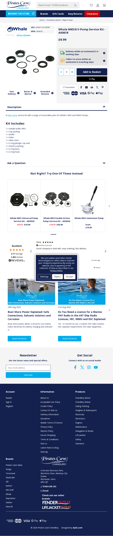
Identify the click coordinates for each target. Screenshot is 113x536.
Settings (44, 276)
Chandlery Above (82, 398)
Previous (4, 206)
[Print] (91, 87)
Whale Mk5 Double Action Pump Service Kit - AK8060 (56, 220)
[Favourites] (24, 207)
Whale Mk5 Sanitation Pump (89, 218)
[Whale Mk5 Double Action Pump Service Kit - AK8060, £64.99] (56, 200)
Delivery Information (50, 414)
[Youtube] (96, 367)
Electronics (80, 418)
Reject (57, 276)
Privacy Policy (47, 427)
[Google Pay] (92, 79)
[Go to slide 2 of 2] (59, 234)
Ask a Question (16, 163)
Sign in (9, 402)
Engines (78, 422)
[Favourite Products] (91, 5)
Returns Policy (47, 431)
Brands (44, 13)
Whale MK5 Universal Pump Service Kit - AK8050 (24, 220)
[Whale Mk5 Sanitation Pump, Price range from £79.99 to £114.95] (89, 200)
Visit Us (44, 443)
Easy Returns (75, 13)
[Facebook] (81, 87)
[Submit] (75, 5)
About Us (45, 398)
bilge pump (12, 115)
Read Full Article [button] (19, 338)
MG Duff (9, 490)
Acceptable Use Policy (50, 402)
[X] (97, 87)
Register (9, 406)
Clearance (92, 13)
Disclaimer (45, 418)
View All (9, 506)
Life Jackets (80, 435)
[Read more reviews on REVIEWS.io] (17, 260)
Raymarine (10, 498)
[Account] (98, 5)
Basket (9, 398)
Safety (78, 439)
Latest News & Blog (50, 447)
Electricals (79, 414)
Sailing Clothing (82, 406)
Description (14, 107)
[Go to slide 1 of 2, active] (53, 234)
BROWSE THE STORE (18, 13)
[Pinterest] (102, 87)
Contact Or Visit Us (49, 410)
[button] (31, 251)
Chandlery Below (82, 402)
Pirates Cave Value (14, 465)
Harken (9, 502)
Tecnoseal (10, 473)
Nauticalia (10, 477)
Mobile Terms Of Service (52, 422)
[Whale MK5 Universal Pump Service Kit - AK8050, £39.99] (24, 200)
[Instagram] (89, 367)
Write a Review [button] (23, 35)
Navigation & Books (84, 431)
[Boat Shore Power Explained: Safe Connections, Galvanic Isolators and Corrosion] (31, 292)
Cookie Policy (47, 406)
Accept (69, 276)
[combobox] (53, 5)
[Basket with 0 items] (104, 5)
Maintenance (81, 427)
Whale (8, 494)
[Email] (86, 87)
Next (109, 206)
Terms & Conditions (49, 439)
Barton (9, 485)
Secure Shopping (48, 435)
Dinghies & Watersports (86, 410)
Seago (8, 469)
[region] (68, 251)
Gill (7, 481)
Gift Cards (58, 13)
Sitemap (44, 451)
